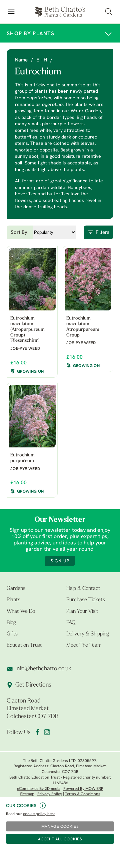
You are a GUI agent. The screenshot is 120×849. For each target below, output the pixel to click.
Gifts (12, 634)
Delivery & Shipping (87, 634)
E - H (41, 60)
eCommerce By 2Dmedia (38, 789)
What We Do (21, 611)
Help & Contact (83, 588)
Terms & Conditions (82, 794)
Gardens (16, 588)
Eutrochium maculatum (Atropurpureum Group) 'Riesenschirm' (27, 329)
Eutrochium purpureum (22, 458)
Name (21, 60)
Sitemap (27, 794)
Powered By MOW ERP (83, 789)
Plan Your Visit (82, 611)
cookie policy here (39, 814)
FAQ (70, 622)
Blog (11, 622)
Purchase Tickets (85, 600)
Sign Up (60, 561)
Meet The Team (83, 645)
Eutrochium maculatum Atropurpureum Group (82, 326)
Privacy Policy (49, 794)
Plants (13, 600)
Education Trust (24, 645)
